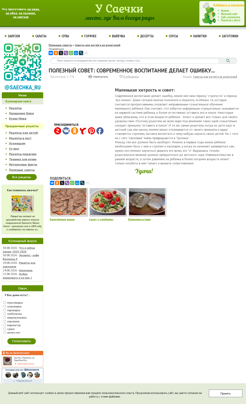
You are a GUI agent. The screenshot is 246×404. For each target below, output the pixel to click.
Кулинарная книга (18, 101)
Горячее (90, 36)
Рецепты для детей (23, 133)
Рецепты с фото (230, 20)
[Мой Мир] (76, 53)
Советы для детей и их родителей (97, 45)
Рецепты (15, 108)
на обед (11, 13)
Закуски (14, 36)
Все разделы (21, 177)
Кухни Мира (17, 118)
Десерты (146, 36)
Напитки (200, 36)
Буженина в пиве (139, 219)
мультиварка (14, 302)
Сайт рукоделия (230, 17)
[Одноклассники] (56, 53)
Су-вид (14, 148)
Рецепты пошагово (23, 154)
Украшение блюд (21, 113)
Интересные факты (23, 164)
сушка (10, 329)
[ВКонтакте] (51, 53)
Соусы (173, 36)
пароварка (13, 310)
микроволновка (16, 317)
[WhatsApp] (71, 53)
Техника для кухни (22, 159)
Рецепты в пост (20, 138)
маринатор (13, 325)
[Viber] (66, 53)
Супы (65, 36)
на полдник (27, 13)
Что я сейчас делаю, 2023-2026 (19, 249)
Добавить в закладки (228, 5)
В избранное (131, 76)
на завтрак (21, 17)
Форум (225, 10)
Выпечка (118, 36)
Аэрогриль (26, 270)
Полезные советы (22, 170)
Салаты (40, 36)
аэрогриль (13, 321)
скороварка (13, 306)
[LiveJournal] (81, 53)
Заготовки (230, 36)
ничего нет (13, 332)
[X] (61, 53)
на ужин (33, 9)
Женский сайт (229, 13)
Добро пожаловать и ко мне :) (17, 275)
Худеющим (17, 143)
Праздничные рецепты (22, 126)
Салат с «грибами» (101, 219)
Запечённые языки (62, 219)
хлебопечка (14, 314)
